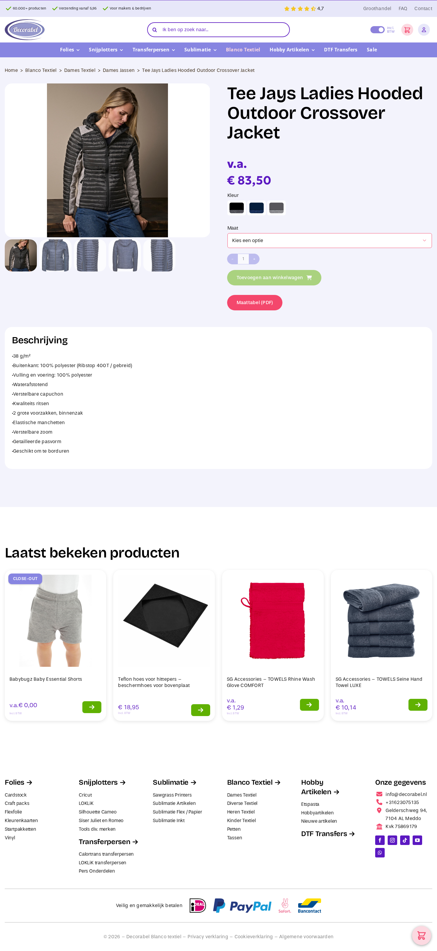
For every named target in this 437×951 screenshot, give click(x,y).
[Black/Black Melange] (236, 207)
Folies (14, 782)
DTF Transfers (324, 834)
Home (11, 70)
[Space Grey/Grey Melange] (276, 207)
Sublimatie (170, 782)
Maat (232, 228)
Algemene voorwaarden (306, 936)
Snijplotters (98, 782)
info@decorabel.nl (406, 794)
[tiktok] (405, 840)
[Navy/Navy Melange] (256, 207)
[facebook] (380, 840)
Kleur (233, 195)
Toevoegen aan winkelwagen (270, 277)
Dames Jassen (119, 70)
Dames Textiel (79, 70)
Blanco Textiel (40, 70)
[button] (407, 29)
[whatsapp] (380, 852)
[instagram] (392, 840)
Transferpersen (104, 842)
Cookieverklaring (254, 936)
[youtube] (417, 840)
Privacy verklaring (208, 936)
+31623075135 (402, 802)
